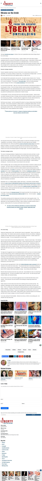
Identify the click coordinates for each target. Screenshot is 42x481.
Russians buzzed (15, 192)
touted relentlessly (21, 82)
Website (23, 403)
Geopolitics (8, 349)
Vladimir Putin (21, 351)
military (14, 349)
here (13, 169)
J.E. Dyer (4, 15)
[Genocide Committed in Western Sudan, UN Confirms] (35, 373)
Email (2, 403)
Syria (30, 349)
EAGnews (3, 442)
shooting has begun (9, 54)
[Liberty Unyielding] (8, 3)
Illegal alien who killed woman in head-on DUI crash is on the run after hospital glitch (7, 378)
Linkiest (3, 451)
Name (2, 399)
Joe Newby (12, 434)
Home (2, 7)
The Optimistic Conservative (7, 460)
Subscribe (33, 414)
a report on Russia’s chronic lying (26, 143)
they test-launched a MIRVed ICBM (16, 193)
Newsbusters (4, 453)
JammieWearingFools (5, 448)
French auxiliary (15, 171)
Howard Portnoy (4, 426)
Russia (25, 349)
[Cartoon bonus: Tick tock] (21, 373)
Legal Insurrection (5, 449)
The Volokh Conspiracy (6, 462)
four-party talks (22, 81)
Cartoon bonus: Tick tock (19, 377)
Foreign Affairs (6, 7)
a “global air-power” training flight (29, 186)
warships (3, 171)
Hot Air (3, 444)
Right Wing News (5, 456)
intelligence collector (31, 171)
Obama (19, 349)
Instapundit (4, 446)
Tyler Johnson (3, 437)
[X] (9, 365)
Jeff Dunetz (7, 434)
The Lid (3, 458)
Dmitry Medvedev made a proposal (28, 264)
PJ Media (3, 455)
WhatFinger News (5, 465)
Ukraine (34, 349)
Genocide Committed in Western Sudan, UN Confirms (35, 378)
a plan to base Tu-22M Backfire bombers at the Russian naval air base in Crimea (22, 183)
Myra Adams (3, 434)
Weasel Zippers (4, 464)
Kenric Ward (16, 434)
